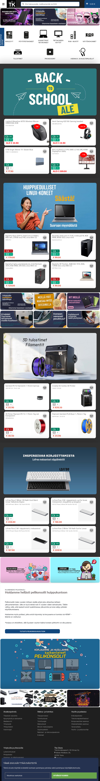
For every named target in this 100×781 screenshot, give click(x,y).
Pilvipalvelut (8, 755)
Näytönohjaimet (89, 41)
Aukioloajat (8, 730)
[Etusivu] (12, 7)
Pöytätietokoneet (26, 41)
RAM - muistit (73, 41)
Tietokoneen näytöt (58, 41)
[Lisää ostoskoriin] (44, 123)
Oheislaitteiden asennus (80, 724)
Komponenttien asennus (80, 721)
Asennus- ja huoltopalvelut (82, 59)
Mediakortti (8, 721)
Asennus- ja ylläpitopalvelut (14, 757)
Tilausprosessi (42, 716)
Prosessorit (50, 59)
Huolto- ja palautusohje (79, 730)
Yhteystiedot (8, 727)
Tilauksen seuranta (10, 716)
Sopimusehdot (42, 730)
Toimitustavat (42, 718)
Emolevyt (9, 41)
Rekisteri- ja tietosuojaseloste (48, 732)
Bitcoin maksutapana (45, 727)
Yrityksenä (7, 724)
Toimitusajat (41, 721)
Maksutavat (41, 724)
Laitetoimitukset (9, 752)
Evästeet (40, 735)
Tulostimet (17, 59)
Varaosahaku (76, 727)
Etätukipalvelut (76, 716)
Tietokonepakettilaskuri (80, 718)
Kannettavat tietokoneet (43, 41)
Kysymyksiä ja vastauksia (13, 718)
